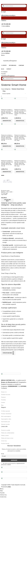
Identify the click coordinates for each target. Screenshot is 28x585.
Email (2, 453)
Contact (3, 402)
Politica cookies (5, 435)
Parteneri (3, 397)
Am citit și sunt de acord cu (12, 464)
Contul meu (4, 440)
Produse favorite (5, 443)
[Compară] (3, 188)
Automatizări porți (5, 421)
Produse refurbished (6, 413)
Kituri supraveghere (6, 416)
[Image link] (11, 376)
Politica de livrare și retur (7, 438)
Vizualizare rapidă (7, 188)
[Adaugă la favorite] (11, 188)
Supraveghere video (6, 419)
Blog (2, 405)
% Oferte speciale (5, 411)
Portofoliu (3, 399)
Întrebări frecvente (5, 394)
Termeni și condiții (5, 430)
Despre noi (4, 392)
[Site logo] (7, 2)
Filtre (4, 91)
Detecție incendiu (5, 424)
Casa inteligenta (5, 89)
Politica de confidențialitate (7, 432)
